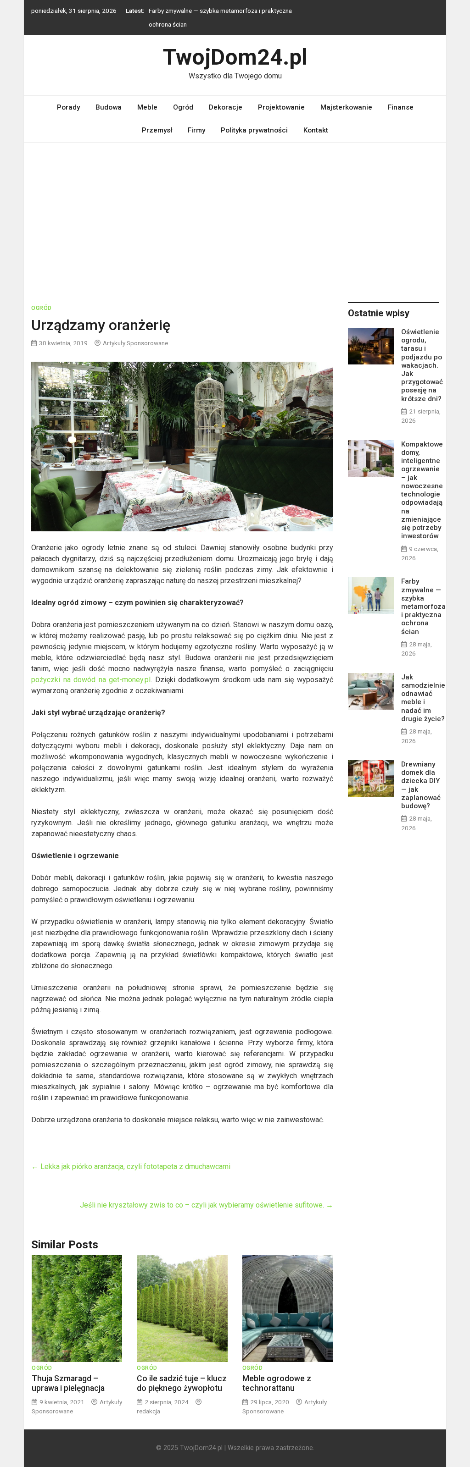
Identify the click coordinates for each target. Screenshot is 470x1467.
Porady (68, 107)
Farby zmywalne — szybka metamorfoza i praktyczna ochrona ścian (423, 606)
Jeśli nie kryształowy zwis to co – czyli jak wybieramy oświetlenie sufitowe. (206, 1205)
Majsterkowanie (346, 107)
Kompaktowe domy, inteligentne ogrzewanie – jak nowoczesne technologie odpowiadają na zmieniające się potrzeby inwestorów (422, 490)
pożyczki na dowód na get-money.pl (91, 679)
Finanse (401, 107)
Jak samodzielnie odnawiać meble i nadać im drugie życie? (423, 698)
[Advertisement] (235, 211)
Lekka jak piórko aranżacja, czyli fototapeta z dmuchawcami (130, 1166)
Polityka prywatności (254, 130)
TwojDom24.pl (235, 57)
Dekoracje (225, 107)
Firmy (196, 130)
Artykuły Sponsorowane (135, 343)
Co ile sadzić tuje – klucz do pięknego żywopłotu (182, 1383)
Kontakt (315, 130)
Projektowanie (281, 107)
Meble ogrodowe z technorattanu (276, 1383)
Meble (147, 107)
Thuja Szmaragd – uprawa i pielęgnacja (68, 1383)
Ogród (183, 107)
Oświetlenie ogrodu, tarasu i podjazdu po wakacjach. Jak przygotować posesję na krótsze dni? (422, 365)
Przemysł (157, 130)
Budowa (108, 107)
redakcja (148, 1411)
